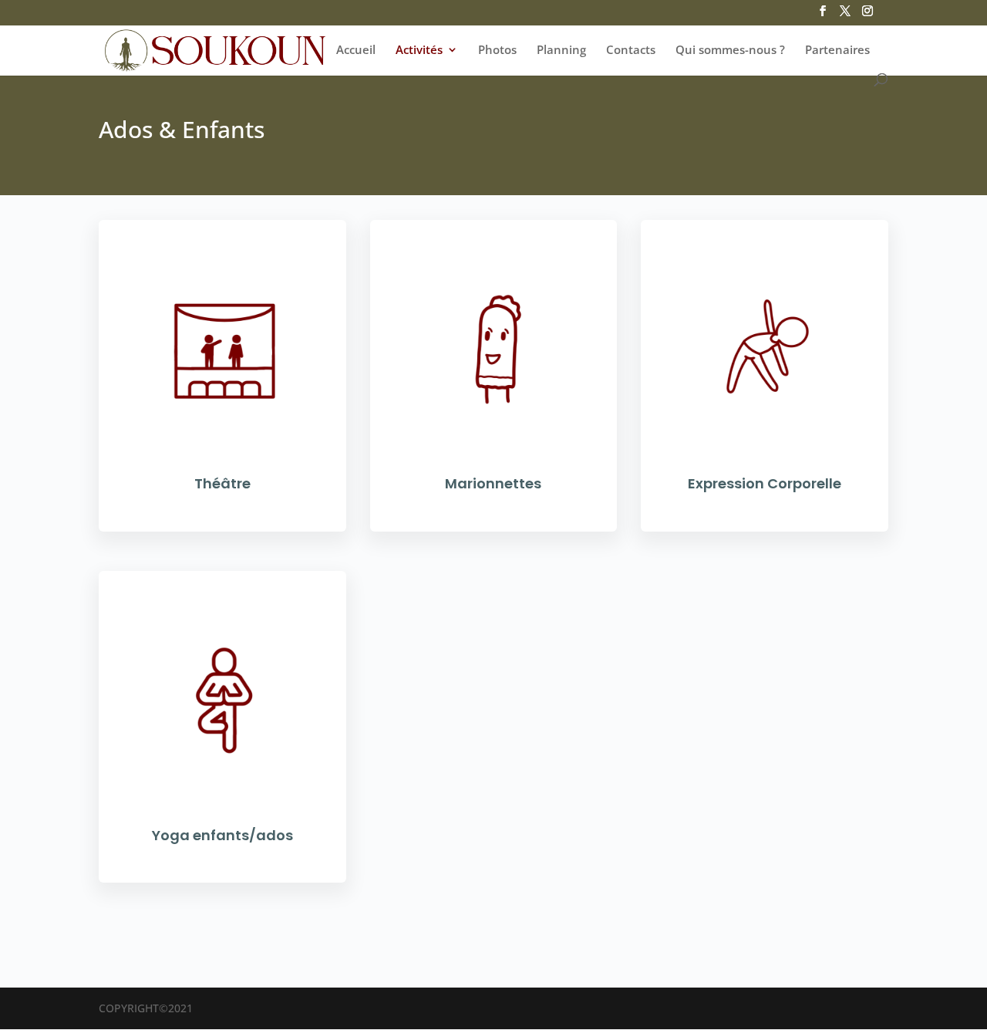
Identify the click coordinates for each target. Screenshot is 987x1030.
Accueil (356, 50)
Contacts (630, 50)
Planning (561, 50)
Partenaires (837, 50)
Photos (497, 50)
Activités (419, 50)
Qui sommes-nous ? (730, 50)
